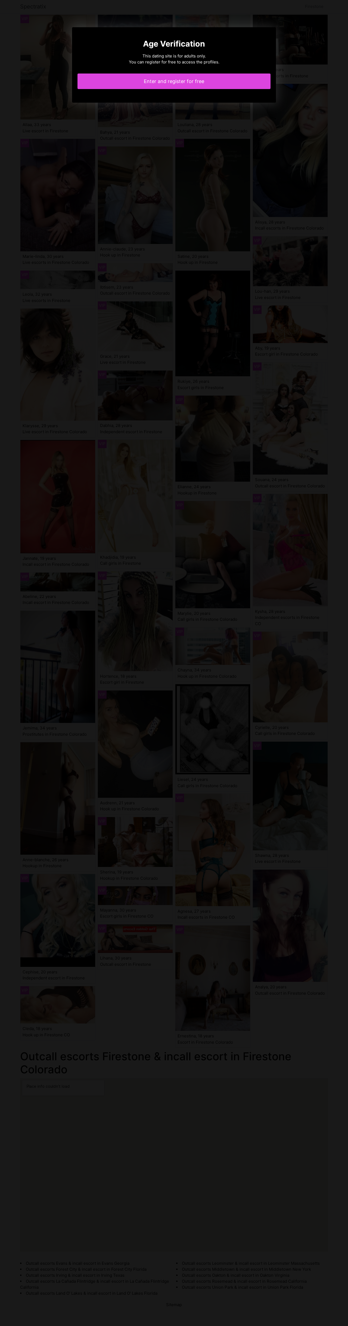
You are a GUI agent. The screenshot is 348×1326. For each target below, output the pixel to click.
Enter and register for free (174, 81)
